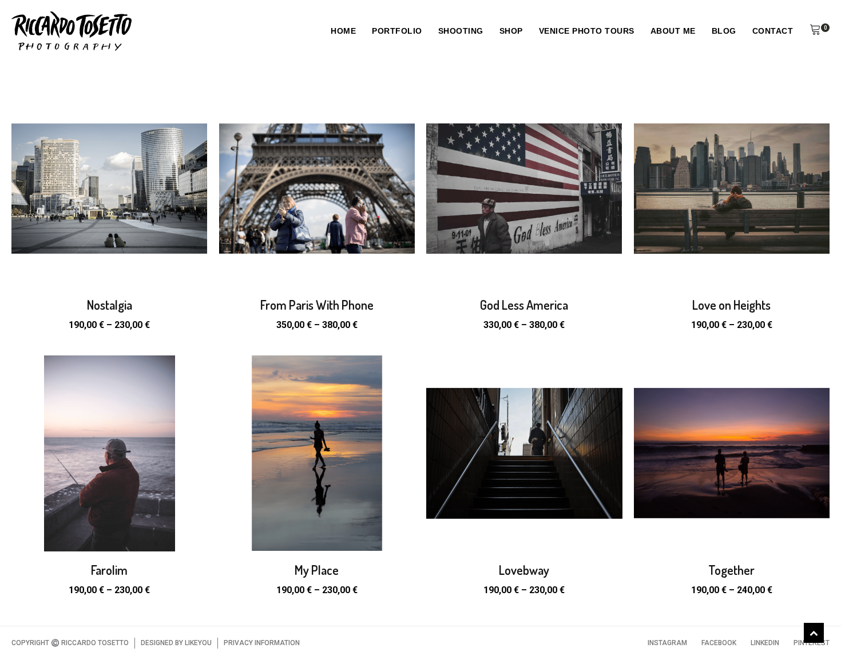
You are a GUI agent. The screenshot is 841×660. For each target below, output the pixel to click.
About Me (673, 30)
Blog (724, 30)
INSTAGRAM (667, 643)
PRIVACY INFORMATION (262, 643)
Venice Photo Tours (586, 30)
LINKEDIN (765, 643)
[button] (815, 31)
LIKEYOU (198, 643)
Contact (773, 30)
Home (343, 30)
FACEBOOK (718, 643)
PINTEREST (812, 643)
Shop (511, 30)
